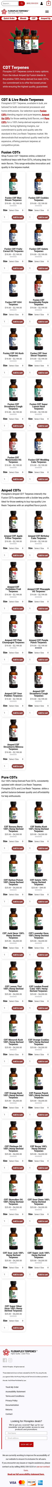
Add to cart (18, 217)
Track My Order (12, 1387)
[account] (42, 3)
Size (5, 210)
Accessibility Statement (16, 1391)
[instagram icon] (10, 1360)
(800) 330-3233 (32, 3)
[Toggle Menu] (47, 12)
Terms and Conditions (15, 1396)
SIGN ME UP (26, 1444)
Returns (9, 1409)
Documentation (12, 1405)
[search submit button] (22, 3)
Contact (9, 1414)
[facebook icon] (5, 1360)
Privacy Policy (11, 1400)
